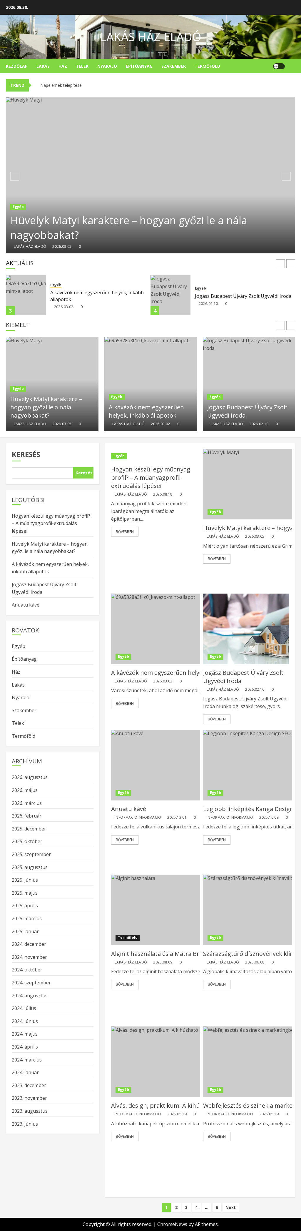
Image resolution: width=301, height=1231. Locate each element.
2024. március (27, 1059)
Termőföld (207, 66)
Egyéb (18, 206)
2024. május (25, 1034)
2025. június (25, 880)
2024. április (25, 1047)
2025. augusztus (30, 867)
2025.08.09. (163, 962)
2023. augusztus (30, 1111)
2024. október (27, 969)
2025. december (29, 828)
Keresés (26, 454)
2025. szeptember (31, 854)
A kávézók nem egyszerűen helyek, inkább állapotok (97, 295)
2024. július (24, 1008)
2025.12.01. (273, 418)
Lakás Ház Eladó (150, 37)
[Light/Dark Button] (279, 66)
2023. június (25, 1124)
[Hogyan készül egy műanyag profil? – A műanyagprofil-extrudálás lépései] (154, 456)
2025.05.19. (177, 1114)
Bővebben (125, 531)
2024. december (29, 944)
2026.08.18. (163, 494)
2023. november (29, 1098)
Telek (82, 66)
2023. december (29, 1085)
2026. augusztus (30, 777)
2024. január (25, 1072)
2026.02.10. (209, 303)
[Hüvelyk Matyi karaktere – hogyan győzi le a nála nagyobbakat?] (150, 175)
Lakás (43, 66)
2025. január (25, 931)
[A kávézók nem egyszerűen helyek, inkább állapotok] (26, 295)
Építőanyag (139, 66)
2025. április (25, 905)
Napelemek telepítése (61, 85)
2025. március (27, 918)
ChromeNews (172, 1224)
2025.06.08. (255, 962)
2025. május (25, 893)
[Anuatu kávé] (249, 384)
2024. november (29, 957)
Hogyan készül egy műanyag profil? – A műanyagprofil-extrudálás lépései (150, 477)
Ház (62, 66)
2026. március (27, 803)
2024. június (25, 1021)
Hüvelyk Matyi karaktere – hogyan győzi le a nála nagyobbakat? (128, 227)
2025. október (27, 841)
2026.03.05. (62, 246)
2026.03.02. (64, 307)
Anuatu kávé (224, 410)
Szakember (173, 66)
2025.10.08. (269, 817)
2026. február (26, 816)
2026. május (25, 790)
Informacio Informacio (234, 418)
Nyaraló (107, 66)
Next (230, 1207)
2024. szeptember (31, 982)
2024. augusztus (30, 995)
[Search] (291, 66)
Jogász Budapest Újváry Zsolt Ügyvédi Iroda (243, 296)
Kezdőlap (17, 66)
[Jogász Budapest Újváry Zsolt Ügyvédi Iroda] (170, 295)
